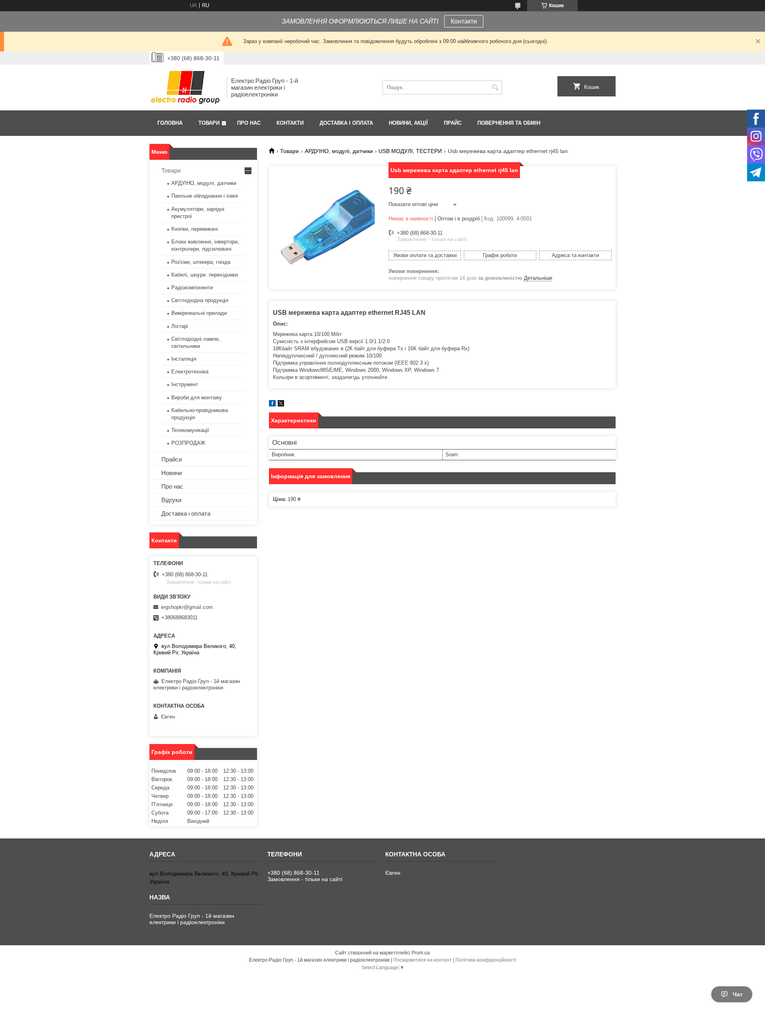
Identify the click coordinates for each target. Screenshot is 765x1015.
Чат (738, 994)
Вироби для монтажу (196, 398)
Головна (169, 123)
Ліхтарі (179, 326)
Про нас (249, 123)
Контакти (464, 21)
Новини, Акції (408, 123)
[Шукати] (495, 87)
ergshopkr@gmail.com (187, 607)
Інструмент (184, 384)
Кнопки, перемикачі (194, 229)
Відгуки (171, 500)
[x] (281, 405)
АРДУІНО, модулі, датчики (339, 151)
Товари (209, 123)
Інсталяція (183, 359)
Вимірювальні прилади (199, 313)
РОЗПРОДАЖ (188, 443)
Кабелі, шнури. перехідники (204, 275)
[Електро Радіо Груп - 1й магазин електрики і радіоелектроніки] (185, 87)
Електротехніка (189, 372)
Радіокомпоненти (192, 288)
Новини (171, 472)
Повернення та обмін (508, 123)
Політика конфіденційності (485, 960)
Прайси (171, 459)
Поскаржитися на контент (422, 960)
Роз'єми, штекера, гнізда (200, 262)
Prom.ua (421, 953)
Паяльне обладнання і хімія (204, 196)
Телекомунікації (190, 430)
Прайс (452, 123)
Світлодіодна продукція (199, 300)
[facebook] (272, 405)
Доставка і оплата (346, 123)
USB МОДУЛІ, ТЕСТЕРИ (410, 151)
